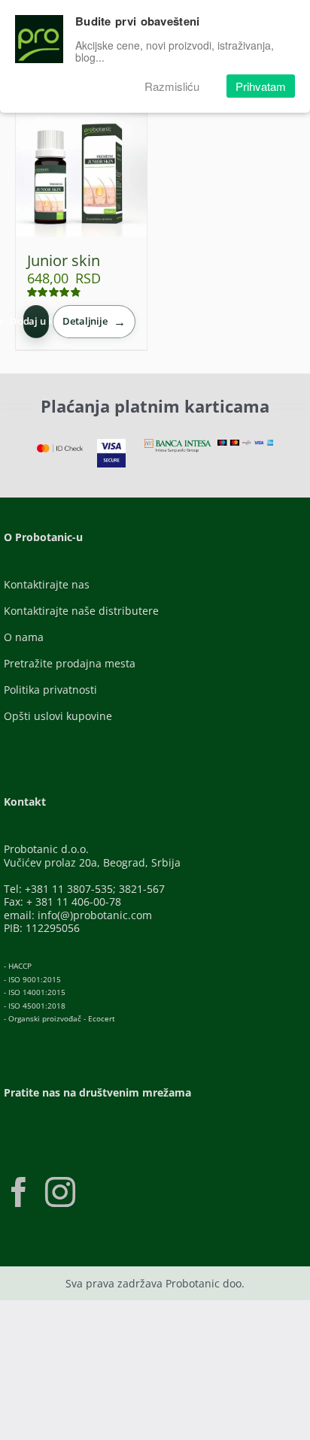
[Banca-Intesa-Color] (177, 444)
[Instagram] (60, 1192)
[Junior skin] (81, 171)
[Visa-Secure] (111, 444)
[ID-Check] (59, 449)
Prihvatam (261, 86)
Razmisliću (171, 86)
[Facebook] (19, 1192)
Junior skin (63, 260)
